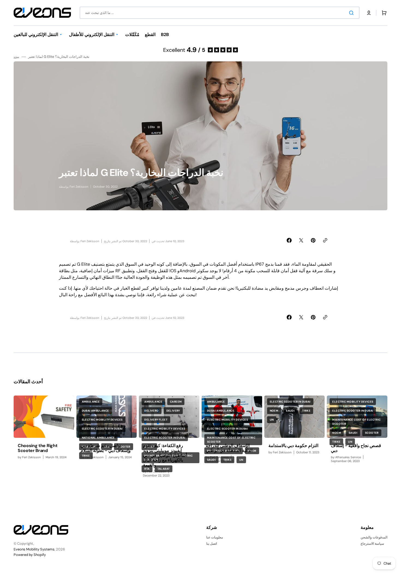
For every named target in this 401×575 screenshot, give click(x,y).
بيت (16, 57)
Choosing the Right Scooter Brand (37, 448)
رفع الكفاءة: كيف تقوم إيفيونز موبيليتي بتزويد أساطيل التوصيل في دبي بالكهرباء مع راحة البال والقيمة (165, 455)
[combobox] (220, 13)
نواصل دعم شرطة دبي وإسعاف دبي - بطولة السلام (105, 448)
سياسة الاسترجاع (372, 543)
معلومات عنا (214, 537)
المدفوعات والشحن (374, 537)
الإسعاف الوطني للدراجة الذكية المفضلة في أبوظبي (229, 448)
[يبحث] (352, 13)
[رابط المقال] (44, 438)
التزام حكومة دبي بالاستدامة (293, 445)
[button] (369, 13)
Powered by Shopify (30, 554)
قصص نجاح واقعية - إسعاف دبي (356, 448)
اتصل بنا (211, 543)
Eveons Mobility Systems (34, 549)
